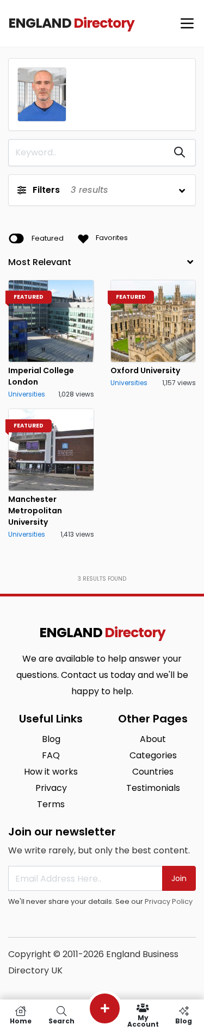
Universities (26, 394)
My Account (143, 1020)
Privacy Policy (169, 901)
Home (21, 1020)
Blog (183, 1020)
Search (61, 1020)
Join (179, 878)
